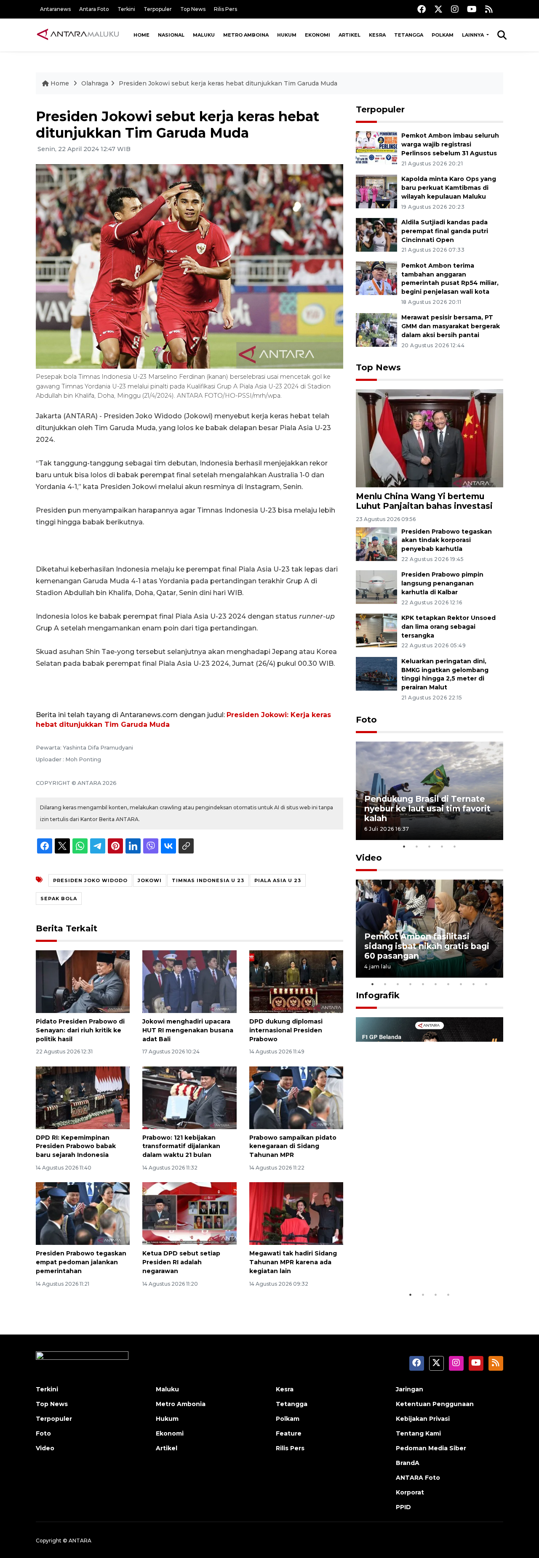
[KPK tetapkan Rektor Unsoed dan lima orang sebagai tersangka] (376, 630)
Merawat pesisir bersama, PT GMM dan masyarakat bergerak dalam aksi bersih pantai (450, 326)
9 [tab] (474, 984)
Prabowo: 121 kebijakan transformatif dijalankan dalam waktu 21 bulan (181, 1146)
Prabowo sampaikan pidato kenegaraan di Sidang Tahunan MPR (292, 1146)
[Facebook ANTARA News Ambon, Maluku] (421, 9)
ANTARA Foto (418, 1477)
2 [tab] (417, 846)
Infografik (378, 995)
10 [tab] (486, 984)
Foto (366, 720)
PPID (403, 1507)
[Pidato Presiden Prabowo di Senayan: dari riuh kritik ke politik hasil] (83, 981)
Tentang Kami (418, 1433)
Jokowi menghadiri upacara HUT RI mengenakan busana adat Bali (187, 1030)
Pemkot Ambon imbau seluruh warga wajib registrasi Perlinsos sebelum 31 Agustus (450, 144)
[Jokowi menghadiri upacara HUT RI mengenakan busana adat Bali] (189, 981)
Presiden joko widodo (90, 880)
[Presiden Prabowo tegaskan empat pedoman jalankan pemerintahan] (83, 1213)
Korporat (410, 1492)
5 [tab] (455, 846)
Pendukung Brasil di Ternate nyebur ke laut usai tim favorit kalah (427, 808)
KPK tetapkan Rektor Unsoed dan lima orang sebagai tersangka (448, 626)
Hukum (286, 35)
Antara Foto (94, 9)
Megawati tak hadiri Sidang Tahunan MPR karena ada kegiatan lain (293, 1262)
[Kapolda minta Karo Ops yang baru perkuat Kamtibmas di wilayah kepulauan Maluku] (376, 191)
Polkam (443, 35)
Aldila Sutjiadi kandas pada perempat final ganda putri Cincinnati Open (444, 231)
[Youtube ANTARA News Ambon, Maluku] (472, 9)
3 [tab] (429, 846)
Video (369, 858)
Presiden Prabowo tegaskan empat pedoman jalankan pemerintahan (81, 1262)
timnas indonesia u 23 (208, 880)
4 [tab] (442, 846)
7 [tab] (448, 984)
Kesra (377, 35)
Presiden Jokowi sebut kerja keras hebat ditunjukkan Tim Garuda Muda (228, 83)
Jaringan (409, 1389)
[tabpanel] (429, 791)
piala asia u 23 (277, 880)
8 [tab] (461, 984)
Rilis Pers (225, 9)
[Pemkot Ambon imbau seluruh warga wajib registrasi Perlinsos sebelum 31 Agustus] (376, 148)
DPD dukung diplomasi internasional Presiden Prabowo (286, 1030)
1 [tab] (404, 846)
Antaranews (55, 9)
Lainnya (473, 35)
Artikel (349, 35)
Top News (192, 9)
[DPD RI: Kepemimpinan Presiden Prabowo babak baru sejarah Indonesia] (83, 1097)
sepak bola (58, 898)
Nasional (171, 35)
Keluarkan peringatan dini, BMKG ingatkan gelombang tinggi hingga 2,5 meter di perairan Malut (444, 674)
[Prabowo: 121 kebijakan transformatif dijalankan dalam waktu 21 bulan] (189, 1097)
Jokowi (150, 880)
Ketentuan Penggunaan (435, 1404)
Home (141, 35)
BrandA (407, 1463)
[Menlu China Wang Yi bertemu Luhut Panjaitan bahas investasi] (429, 438)
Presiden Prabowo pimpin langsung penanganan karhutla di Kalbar (442, 583)
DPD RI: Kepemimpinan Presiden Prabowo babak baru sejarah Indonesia (76, 1146)
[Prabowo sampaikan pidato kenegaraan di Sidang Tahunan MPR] (296, 1097)
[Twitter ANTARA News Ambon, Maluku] (438, 9)
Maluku (204, 35)
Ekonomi (317, 35)
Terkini (126, 9)
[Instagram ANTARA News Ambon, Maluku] (455, 9)
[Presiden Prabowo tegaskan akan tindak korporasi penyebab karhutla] (376, 544)
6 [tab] (436, 984)
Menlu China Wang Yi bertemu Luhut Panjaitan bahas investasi (424, 501)
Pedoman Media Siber (431, 1448)
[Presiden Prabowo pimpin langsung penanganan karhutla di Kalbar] (376, 587)
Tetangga (408, 35)
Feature (289, 1433)
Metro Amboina (246, 35)
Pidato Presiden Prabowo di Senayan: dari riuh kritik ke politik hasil (80, 1030)
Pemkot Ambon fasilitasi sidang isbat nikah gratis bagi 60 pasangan (426, 946)
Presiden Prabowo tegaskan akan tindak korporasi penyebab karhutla (446, 540)
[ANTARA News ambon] (78, 34)
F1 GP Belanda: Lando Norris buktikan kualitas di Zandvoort (429, 1261)
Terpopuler (158, 9)
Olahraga (94, 83)
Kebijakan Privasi (423, 1418)
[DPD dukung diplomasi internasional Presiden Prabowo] (296, 981)
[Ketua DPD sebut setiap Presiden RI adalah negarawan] (189, 1213)
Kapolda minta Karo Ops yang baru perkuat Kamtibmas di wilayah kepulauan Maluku (448, 187)
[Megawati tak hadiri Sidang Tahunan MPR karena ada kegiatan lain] (296, 1213)
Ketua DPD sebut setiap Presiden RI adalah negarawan (181, 1262)
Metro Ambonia (180, 1404)
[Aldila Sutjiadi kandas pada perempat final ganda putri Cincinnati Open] (376, 234)
